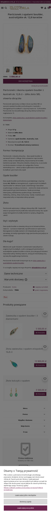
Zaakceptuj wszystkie (25, 508)
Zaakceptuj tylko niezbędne (25, 495)
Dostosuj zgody (25, 502)
